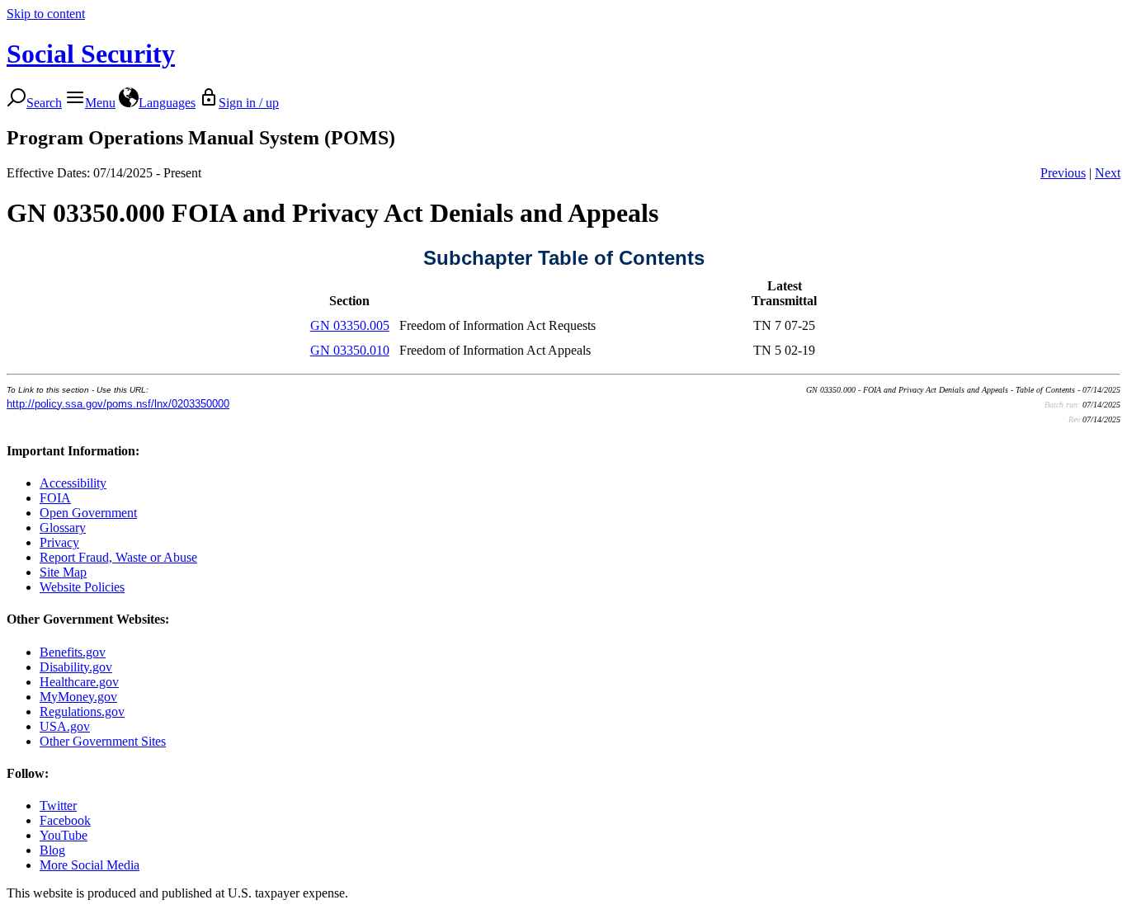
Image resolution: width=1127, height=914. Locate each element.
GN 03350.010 (349, 350)
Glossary (63, 528)
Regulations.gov (82, 711)
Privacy (59, 542)
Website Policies (82, 587)
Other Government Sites (103, 741)
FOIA (55, 498)
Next (1107, 173)
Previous (1063, 173)
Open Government (88, 513)
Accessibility (73, 483)
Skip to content (46, 14)
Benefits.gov (73, 652)
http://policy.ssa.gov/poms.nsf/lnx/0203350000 (118, 404)
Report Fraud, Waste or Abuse (118, 557)
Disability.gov (76, 667)
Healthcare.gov (79, 682)
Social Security (91, 53)
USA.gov (65, 726)
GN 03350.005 (349, 325)
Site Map (63, 572)
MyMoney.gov (78, 697)
